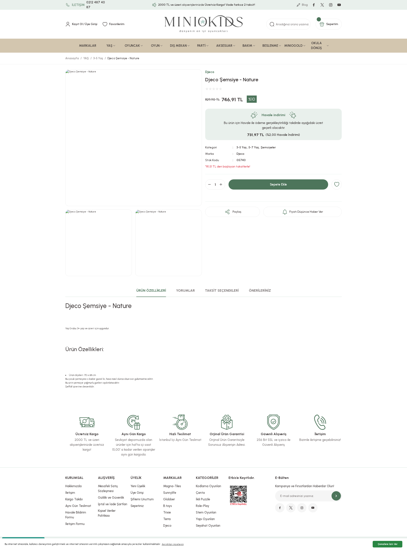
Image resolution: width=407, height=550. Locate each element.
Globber (169, 499)
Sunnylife (169, 493)
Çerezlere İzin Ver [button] (387, 544)
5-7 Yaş (253, 147)
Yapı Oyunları (205, 519)
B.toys (167, 506)
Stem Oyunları (206, 512)
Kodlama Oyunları (208, 486)
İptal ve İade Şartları (112, 504)
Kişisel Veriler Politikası (107, 513)
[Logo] (203, 24)
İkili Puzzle (203, 499)
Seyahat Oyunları (208, 525)
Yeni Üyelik (138, 486)
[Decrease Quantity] (209, 184)
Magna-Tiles (172, 486)
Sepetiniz (137, 506)
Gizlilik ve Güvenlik (111, 497)
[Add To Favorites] (337, 184)
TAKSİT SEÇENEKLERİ (222, 290)
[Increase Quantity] (221, 184)
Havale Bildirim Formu (75, 515)
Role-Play (202, 506)
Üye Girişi (137, 493)
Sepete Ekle (278, 184)
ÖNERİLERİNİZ (260, 290)
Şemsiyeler (268, 147)
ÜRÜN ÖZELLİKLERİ (151, 290)
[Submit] (336, 496)
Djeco (209, 72)
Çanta (200, 493)
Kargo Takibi (74, 499)
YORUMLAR (185, 290)
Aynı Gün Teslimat (78, 506)
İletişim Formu (75, 524)
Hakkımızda (73, 486)
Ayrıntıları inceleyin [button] (173, 544)
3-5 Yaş (242, 147)
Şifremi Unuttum (142, 499)
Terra (167, 519)
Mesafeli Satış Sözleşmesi (108, 488)
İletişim (70, 493)
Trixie (167, 512)
